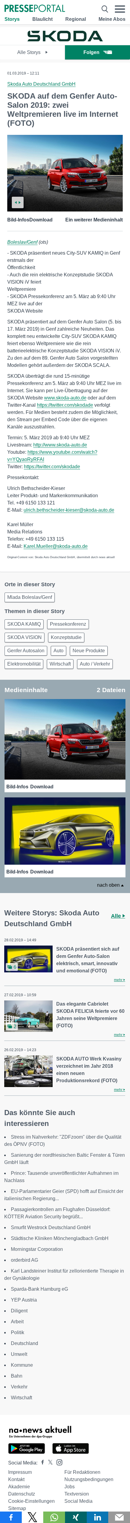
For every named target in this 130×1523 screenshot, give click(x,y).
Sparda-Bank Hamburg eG (39, 1289)
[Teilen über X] (33, 1517)
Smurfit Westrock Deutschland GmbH (51, 1227)
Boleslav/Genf (22, 242)
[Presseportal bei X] (48, 1462)
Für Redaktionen (82, 1472)
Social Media (78, 1501)
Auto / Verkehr (95, 663)
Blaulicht (42, 19)
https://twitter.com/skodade (65, 405)
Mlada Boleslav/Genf (29, 597)
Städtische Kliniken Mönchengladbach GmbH (60, 1238)
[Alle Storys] (65, 39)
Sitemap (17, 1508)
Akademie (19, 1486)
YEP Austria (24, 1299)
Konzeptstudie (66, 637)
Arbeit (17, 1321)
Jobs (69, 1486)
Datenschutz (21, 1493)
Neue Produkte (89, 650)
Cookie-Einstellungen (31, 1501)
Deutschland (24, 1343)
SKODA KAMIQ (24, 624)
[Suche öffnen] (105, 9)
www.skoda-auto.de (65, 397)
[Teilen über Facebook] (11, 1517)
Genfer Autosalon (25, 650)
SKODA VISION (24, 637)
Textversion (76, 1493)
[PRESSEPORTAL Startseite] (35, 9)
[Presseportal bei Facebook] (40, 1462)
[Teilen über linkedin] (98, 1517)
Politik (17, 1332)
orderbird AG (24, 1260)
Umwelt (19, 1354)
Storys (12, 19)
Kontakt (16, 1479)
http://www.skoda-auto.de (60, 444)
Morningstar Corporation (37, 1249)
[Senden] (119, 1517)
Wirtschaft (60, 663)
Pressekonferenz (68, 624)
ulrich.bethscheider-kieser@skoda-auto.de (69, 510)
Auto (58, 650)
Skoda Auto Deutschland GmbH (41, 84)
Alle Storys (29, 52)
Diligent (19, 1310)
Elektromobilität (24, 663)
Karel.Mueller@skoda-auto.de (56, 546)
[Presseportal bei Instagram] (57, 1461)
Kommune (22, 1365)
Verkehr (19, 1386)
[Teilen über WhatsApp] (54, 1517)
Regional (75, 19)
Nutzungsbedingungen (88, 1479)
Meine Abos (112, 19)
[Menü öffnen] (120, 9)
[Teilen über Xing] (76, 1517)
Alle (116, 916)
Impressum (20, 1472)
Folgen (91, 52)
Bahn (16, 1375)
